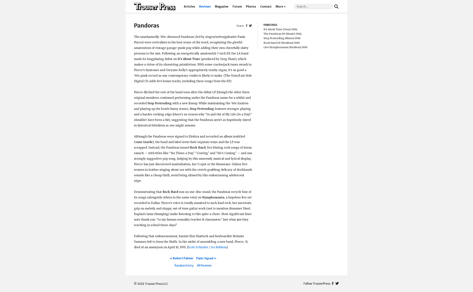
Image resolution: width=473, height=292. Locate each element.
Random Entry (184, 265)
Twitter (337, 283)
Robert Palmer (183, 258)
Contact (266, 6)
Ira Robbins (218, 247)
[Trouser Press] (155, 6)
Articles (189, 6)
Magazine (221, 6)
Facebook (333, 283)
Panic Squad (204, 258)
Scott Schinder (198, 247)
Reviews (205, 6)
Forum (237, 6)
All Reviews (204, 265)
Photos (251, 6)
